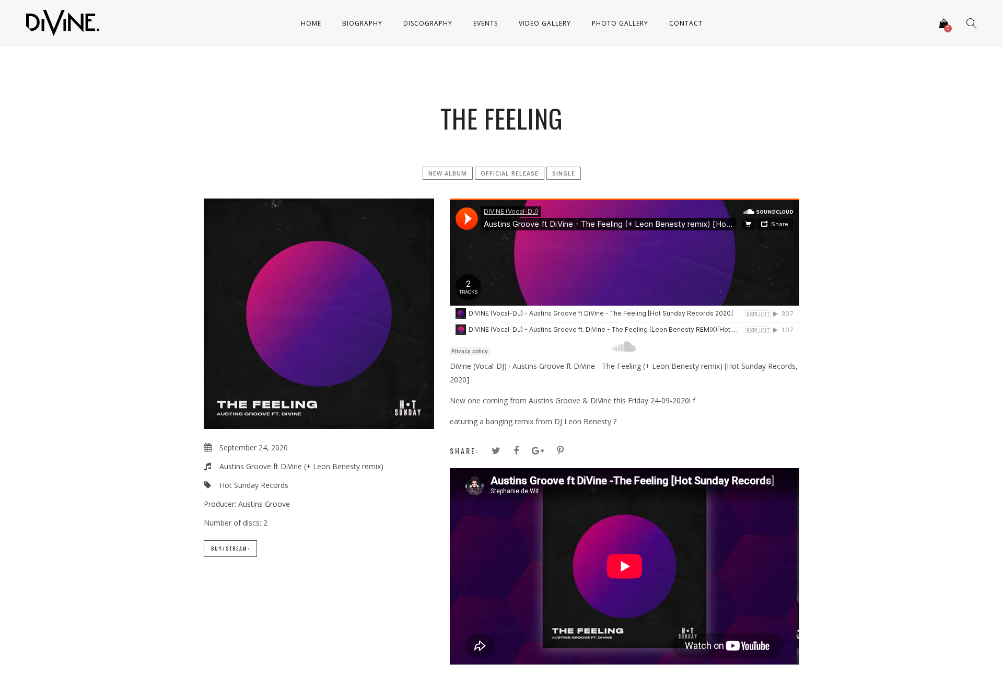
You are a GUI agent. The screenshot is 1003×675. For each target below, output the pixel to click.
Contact (686, 23)
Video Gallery (545, 23)
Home (311, 23)
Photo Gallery (620, 23)
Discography (427, 23)
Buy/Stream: (230, 548)
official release (510, 173)
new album (447, 173)
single (563, 173)
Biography (362, 23)
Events (485, 23)
